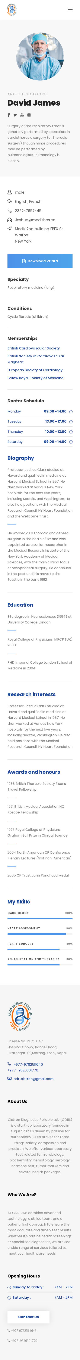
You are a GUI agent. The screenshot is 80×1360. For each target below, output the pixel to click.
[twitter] (15, 115)
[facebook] (8, 115)
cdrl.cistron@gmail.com (34, 1078)
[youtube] (22, 115)
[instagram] (29, 115)
